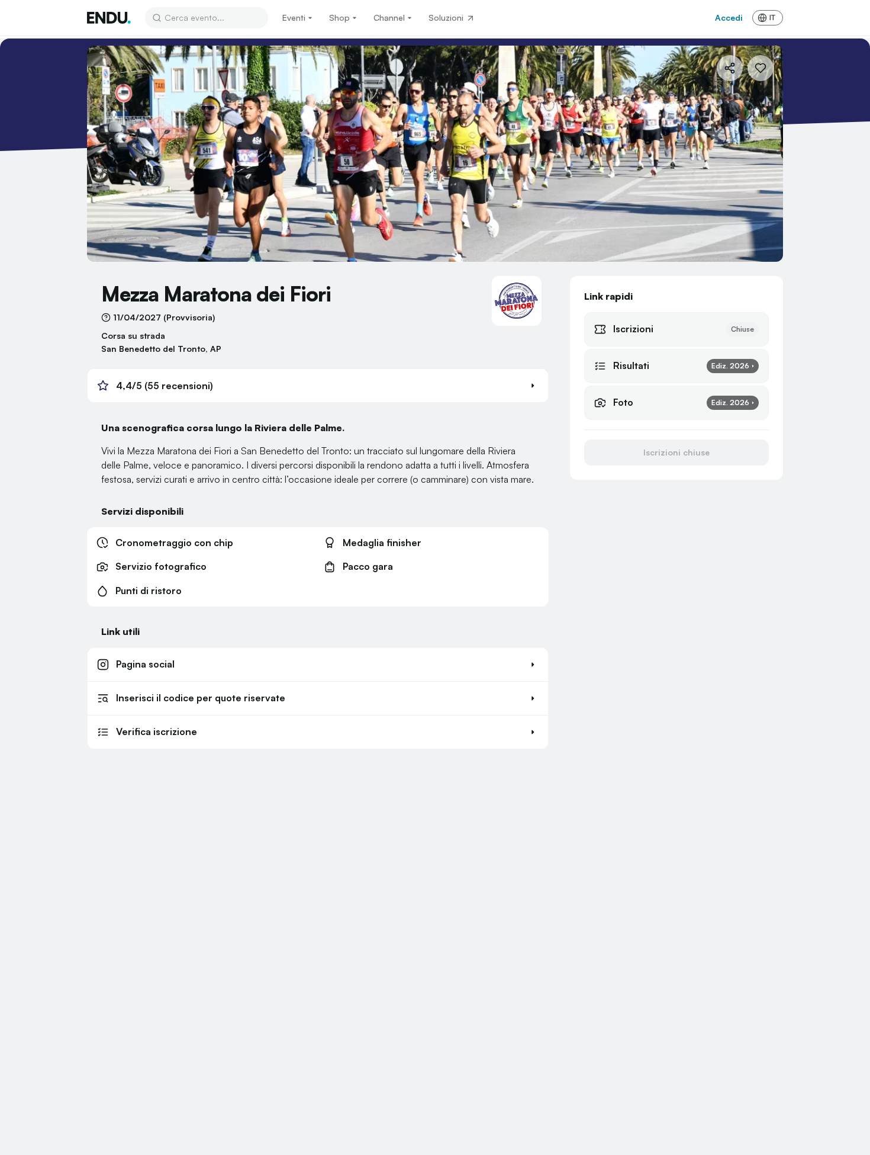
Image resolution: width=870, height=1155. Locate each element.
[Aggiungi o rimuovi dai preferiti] (760, 68)
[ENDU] (109, 17)
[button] (318, 385)
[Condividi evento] (730, 68)
